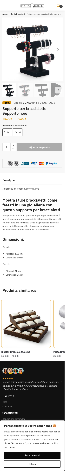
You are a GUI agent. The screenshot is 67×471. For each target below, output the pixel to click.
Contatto (7, 406)
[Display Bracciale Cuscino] (26, 323)
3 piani (7, 132)
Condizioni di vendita (14, 418)
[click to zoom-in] (33, 49)
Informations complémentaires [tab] (20, 188)
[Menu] (7, 5)
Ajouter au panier (39, 147)
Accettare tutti (32, 455)
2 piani (17, 132)
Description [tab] (9, 180)
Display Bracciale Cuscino (15, 351)
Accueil (5, 14)
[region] (32, 445)
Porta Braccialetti (18, 14)
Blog (4, 401)
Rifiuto (32, 464)
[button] (57, 49)
